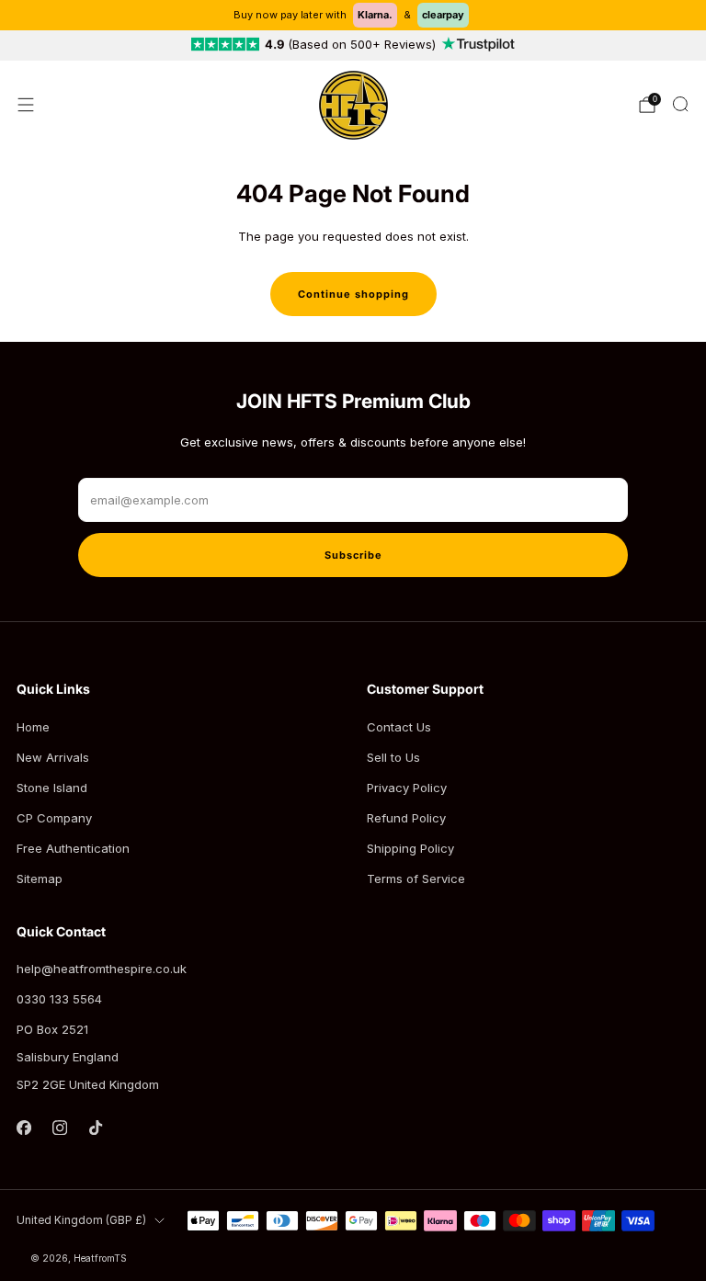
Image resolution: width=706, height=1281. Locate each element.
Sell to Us (393, 757)
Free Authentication (73, 848)
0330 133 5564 (59, 999)
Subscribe (353, 555)
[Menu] (26, 105)
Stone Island (52, 787)
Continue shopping (353, 294)
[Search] (680, 104)
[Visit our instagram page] (59, 1127)
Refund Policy (406, 818)
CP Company (54, 818)
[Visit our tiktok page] (95, 1127)
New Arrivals (53, 757)
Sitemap (40, 878)
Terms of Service (416, 878)
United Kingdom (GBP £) (81, 1220)
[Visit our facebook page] (23, 1127)
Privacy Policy (407, 787)
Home (33, 727)
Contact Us (399, 727)
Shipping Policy (410, 848)
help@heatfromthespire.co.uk (102, 968)
